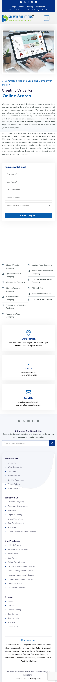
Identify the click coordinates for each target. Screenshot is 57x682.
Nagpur (16, 651)
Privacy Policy (35, 678)
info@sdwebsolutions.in (28, 402)
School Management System (20, 571)
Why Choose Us (15, 467)
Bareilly (9, 645)
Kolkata (47, 645)
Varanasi (36, 654)
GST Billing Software (17, 587)
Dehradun (30, 658)
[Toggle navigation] (52, 18)
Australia (25, 661)
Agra (33, 651)
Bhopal (19, 654)
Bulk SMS (12, 527)
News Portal (13, 553)
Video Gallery (14, 488)
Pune (8, 648)
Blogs (14, 7)
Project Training (14, 609)
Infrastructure (14, 475)
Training (29, 7)
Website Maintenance (41, 293)
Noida (49, 651)
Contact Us (13, 627)
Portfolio (12, 622)
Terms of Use (21, 678)
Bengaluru (27, 645)
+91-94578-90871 (28, 375)
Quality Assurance (16, 480)
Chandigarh (47, 648)
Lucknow (41, 651)
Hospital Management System (21, 575)
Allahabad (41, 658)
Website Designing (16, 502)
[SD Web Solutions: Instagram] (28, 2)
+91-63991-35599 (28, 372)
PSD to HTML (37, 288)
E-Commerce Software (18, 549)
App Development (16, 523)
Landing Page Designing (42, 265)
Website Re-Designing (15, 282)
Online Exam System (17, 562)
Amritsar (44, 654)
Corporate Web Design (42, 299)
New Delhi (36, 648)
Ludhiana (10, 658)
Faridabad (20, 658)
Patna (12, 654)
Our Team (12, 471)
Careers (21, 7)
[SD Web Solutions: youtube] (36, 2)
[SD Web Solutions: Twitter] (25, 2)
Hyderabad (38, 645)
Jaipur (27, 648)
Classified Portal (15, 583)
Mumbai (17, 645)
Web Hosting (13, 510)
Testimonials (40, 7)
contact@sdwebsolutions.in (28, 405)
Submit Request (28, 216)
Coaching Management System (22, 566)
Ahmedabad (17, 648)
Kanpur (27, 654)
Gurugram (25, 651)
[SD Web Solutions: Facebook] (21, 2)
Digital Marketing (15, 514)
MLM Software (14, 545)
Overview (12, 463)
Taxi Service (13, 614)
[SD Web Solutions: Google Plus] (32, 2)
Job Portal (12, 558)
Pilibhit (33, 661)
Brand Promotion (15, 519)
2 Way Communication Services (22, 531)
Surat (8, 651)
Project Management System (21, 579)
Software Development (18, 506)
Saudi (49, 658)
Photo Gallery (14, 484)
